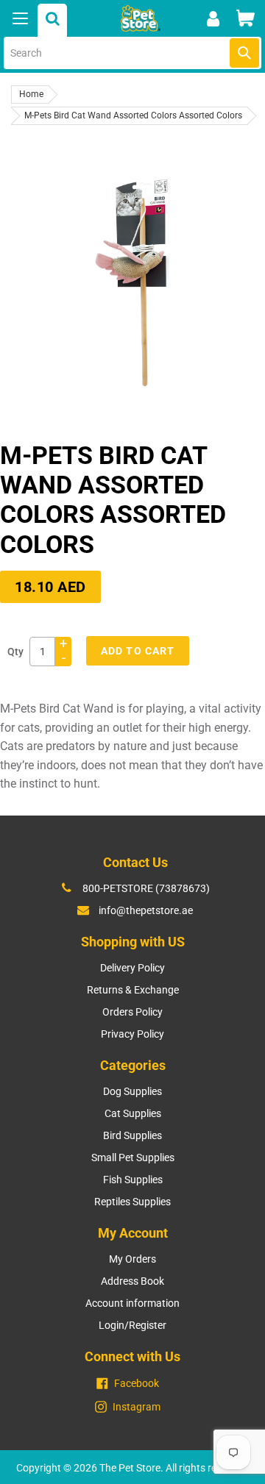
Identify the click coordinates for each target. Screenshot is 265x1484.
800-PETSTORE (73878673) (146, 888)
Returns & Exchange (133, 990)
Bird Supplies (132, 1135)
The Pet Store (129, 1468)
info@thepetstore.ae (146, 910)
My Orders (132, 1259)
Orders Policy (132, 1012)
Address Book (132, 1281)
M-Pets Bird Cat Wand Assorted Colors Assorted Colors (133, 115)
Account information (132, 1303)
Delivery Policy (132, 968)
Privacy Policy (132, 1034)
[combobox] (132, 53)
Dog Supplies (132, 1091)
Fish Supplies (133, 1179)
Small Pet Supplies (132, 1157)
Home (31, 94)
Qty (15, 651)
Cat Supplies (133, 1113)
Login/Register (132, 1325)
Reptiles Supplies (132, 1201)
